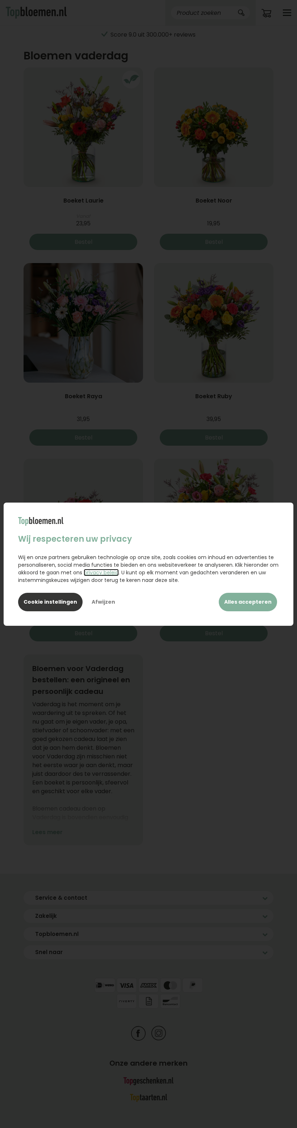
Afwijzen (103, 601)
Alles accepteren (248, 601)
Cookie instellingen (50, 601)
